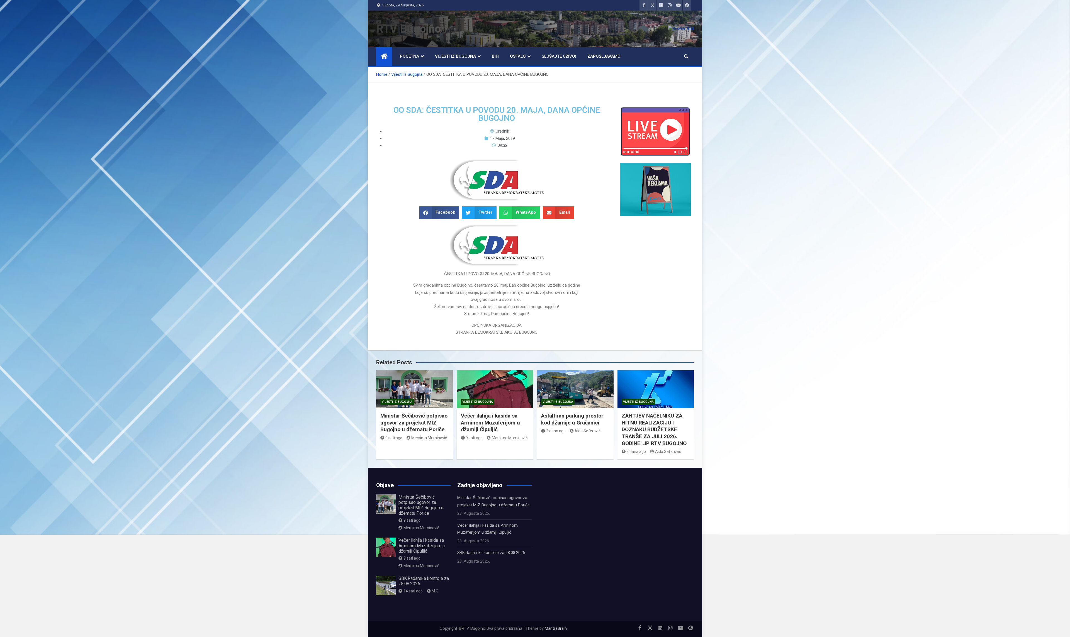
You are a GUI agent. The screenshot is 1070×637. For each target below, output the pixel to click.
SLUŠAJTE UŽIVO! (559, 56)
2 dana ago (556, 431)
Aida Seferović (587, 431)
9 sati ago (393, 438)
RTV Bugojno (408, 28)
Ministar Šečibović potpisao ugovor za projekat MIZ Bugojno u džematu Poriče (414, 423)
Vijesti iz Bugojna (455, 56)
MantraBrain (556, 628)
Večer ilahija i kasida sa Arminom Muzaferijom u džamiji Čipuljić (490, 423)
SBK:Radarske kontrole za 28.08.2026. (491, 552)
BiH (495, 56)
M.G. (435, 591)
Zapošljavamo (604, 56)
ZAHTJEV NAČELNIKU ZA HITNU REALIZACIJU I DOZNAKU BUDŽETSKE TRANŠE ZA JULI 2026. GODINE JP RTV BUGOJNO (654, 429)
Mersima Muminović (429, 438)
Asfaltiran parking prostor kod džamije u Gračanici (572, 419)
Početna (409, 56)
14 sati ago (413, 591)
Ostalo (518, 56)
